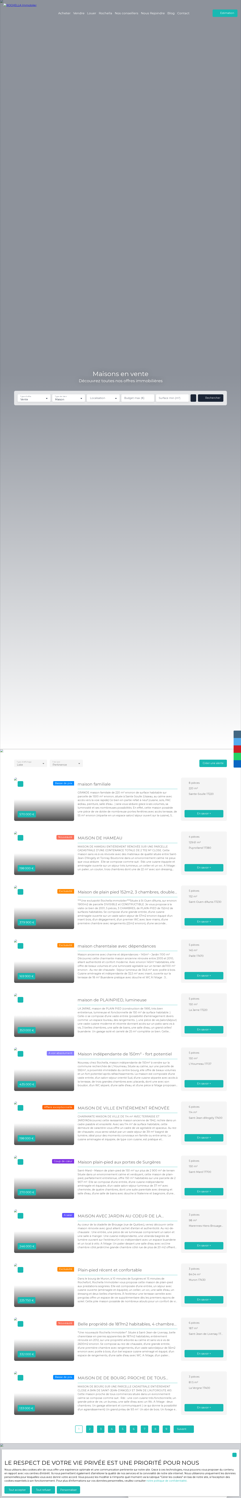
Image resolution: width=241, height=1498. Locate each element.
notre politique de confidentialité (166, 1480)
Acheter (64, 13)
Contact (183, 13)
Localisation (97, 398)
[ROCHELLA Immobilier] (22, 13)
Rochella (105, 13)
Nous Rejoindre (153, 13)
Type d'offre (25, 396)
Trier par (56, 762)
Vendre (79, 13)
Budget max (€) (134, 398)
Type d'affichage (24, 762)
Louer (91, 13)
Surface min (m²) (169, 398)
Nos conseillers (126, 13)
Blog (171, 13)
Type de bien (61, 396)
